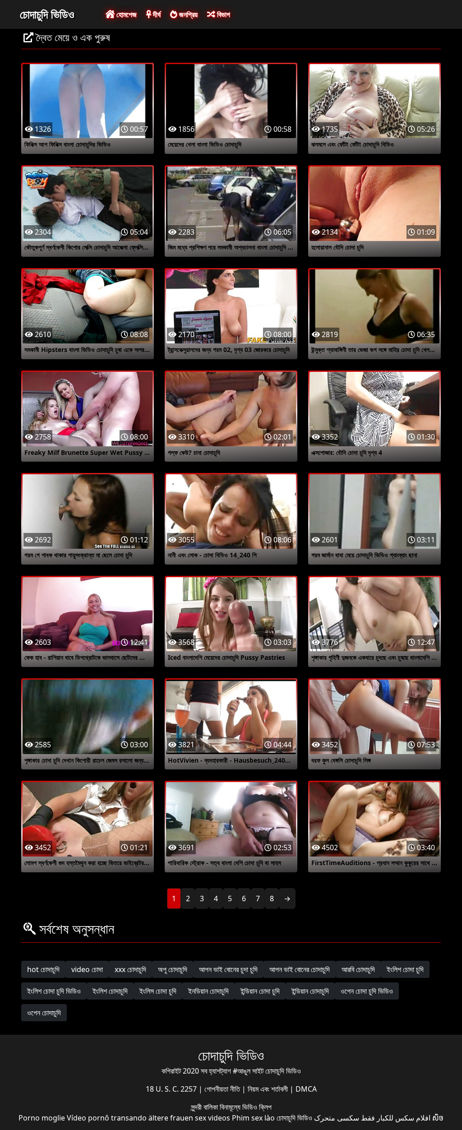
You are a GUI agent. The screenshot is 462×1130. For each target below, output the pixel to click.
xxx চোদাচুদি (130, 969)
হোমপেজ (126, 14)
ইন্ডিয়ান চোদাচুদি (310, 991)
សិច (438, 1118)
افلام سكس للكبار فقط (395, 1118)
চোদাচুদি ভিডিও (47, 14)
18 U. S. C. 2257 (172, 1089)
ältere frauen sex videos (189, 1118)
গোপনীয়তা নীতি (223, 1089)
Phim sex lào (253, 1118)
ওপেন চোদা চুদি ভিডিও (367, 991)
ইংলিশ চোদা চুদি (405, 969)
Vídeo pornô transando (107, 1118)
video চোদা (87, 969)
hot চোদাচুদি (43, 969)
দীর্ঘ (156, 14)
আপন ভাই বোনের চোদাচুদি (299, 969)
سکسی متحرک (336, 1118)
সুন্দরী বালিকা (205, 1107)
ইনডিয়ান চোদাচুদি (208, 991)
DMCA (306, 1089)
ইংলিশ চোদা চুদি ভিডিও (54, 991)
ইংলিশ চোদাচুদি (110, 991)
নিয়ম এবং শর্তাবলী (269, 1089)
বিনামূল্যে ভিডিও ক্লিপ (246, 1107)
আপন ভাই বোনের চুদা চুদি (228, 969)
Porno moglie (41, 1118)
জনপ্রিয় (187, 14)
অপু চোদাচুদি (172, 969)
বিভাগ (222, 14)
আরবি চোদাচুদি (358, 969)
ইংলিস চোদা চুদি (157, 991)
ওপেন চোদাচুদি (44, 1013)
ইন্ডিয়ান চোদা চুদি (260, 991)
